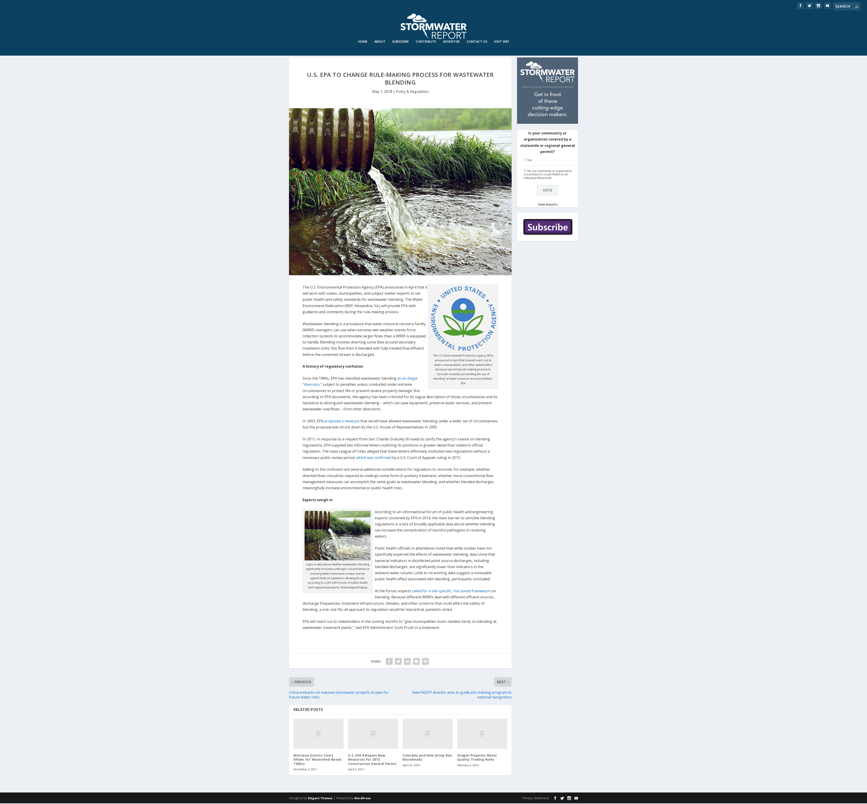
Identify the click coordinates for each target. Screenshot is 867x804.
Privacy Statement (535, 798)
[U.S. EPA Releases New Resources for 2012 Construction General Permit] (373, 734)
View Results (547, 204)
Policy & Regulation (412, 91)
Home (363, 42)
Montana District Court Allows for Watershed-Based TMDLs (317, 759)
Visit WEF (501, 42)
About (379, 42)
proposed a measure (341, 420)
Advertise (451, 42)
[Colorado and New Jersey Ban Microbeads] (428, 734)
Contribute (426, 42)
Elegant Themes (320, 798)
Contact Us (477, 42)
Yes (529, 160)
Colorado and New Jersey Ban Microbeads (427, 757)
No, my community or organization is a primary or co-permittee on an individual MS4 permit (548, 174)
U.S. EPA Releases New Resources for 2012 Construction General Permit (372, 759)
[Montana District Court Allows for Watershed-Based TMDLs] (319, 734)
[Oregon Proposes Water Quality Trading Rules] (482, 734)
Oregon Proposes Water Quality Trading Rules (477, 757)
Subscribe (400, 42)
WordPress (362, 798)
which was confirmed (373, 457)
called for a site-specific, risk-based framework (451, 590)
